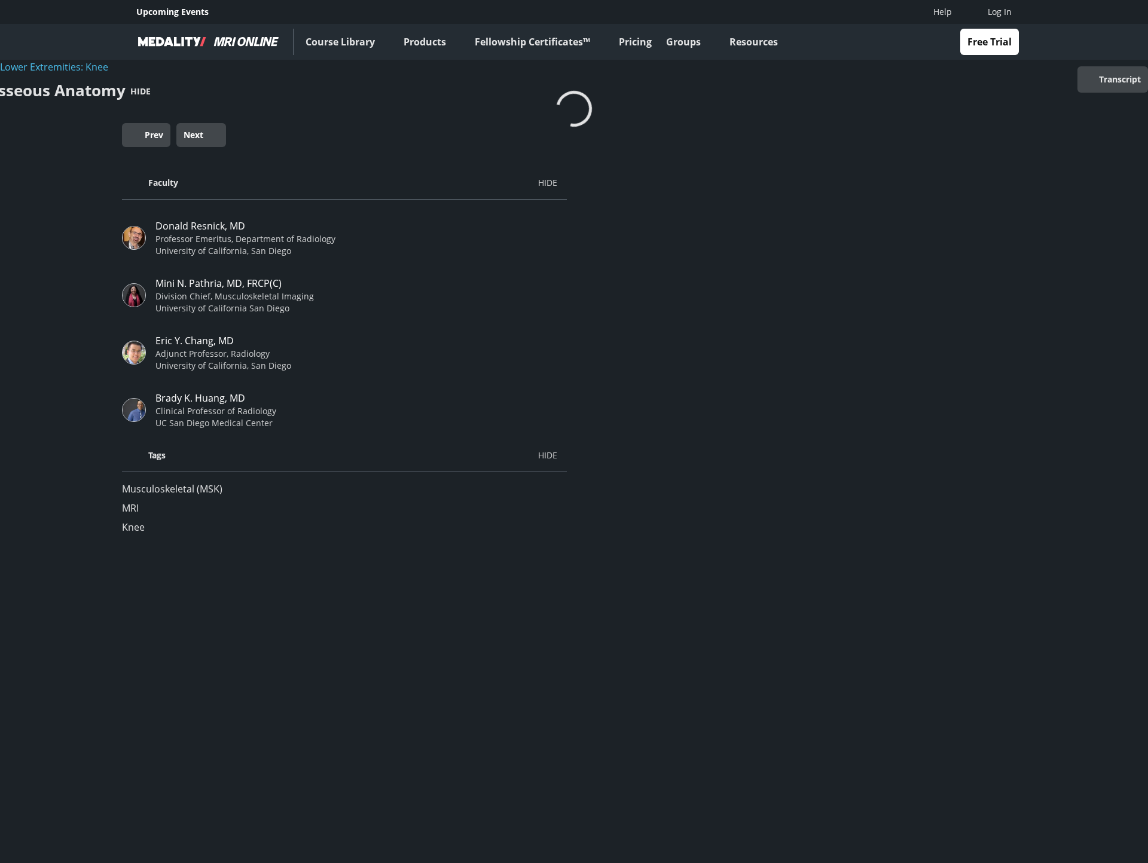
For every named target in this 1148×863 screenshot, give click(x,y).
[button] (344, 183)
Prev (154, 134)
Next (193, 134)
